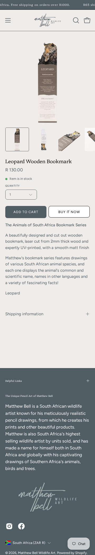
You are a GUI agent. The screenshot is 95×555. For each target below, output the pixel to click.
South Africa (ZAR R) (29, 543)
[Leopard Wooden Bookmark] (17, 139)
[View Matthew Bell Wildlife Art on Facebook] (21, 526)
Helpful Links (13, 380)
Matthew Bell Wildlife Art (36, 553)
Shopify (81, 553)
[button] (75, 20)
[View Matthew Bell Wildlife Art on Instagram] (9, 526)
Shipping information (24, 314)
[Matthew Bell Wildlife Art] (47, 20)
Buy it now (69, 212)
